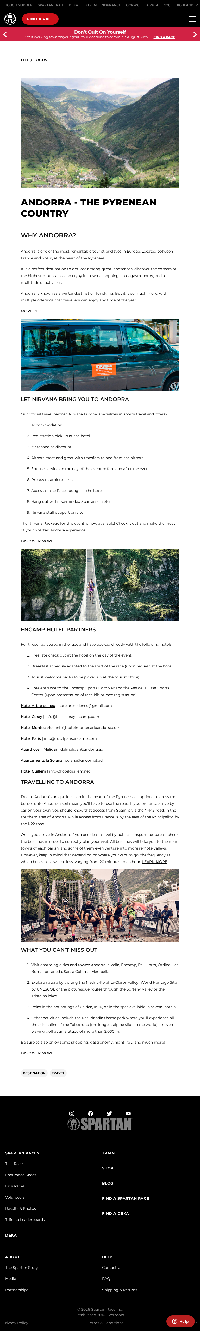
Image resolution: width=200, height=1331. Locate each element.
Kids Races (15, 1186)
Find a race (40, 19)
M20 (167, 5)
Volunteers (15, 1197)
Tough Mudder (19, 5)
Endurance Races (20, 1175)
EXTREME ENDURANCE (102, 5)
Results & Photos (20, 1208)
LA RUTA (151, 5)
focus (40, 60)
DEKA (73, 5)
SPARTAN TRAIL (51, 5)
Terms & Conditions (105, 1323)
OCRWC (132, 5)
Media (10, 1278)
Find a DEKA (115, 1213)
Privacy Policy (15, 1323)
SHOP (108, 1168)
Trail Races (14, 1163)
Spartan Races (22, 1153)
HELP (107, 1257)
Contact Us (112, 1267)
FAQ (106, 1278)
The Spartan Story (21, 1267)
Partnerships (16, 1290)
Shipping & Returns (119, 1290)
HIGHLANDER (187, 5)
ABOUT (12, 1257)
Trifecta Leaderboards (25, 1219)
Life (25, 60)
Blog (108, 1183)
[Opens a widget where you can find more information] (180, 1321)
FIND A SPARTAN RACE (125, 1198)
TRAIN (108, 1153)
